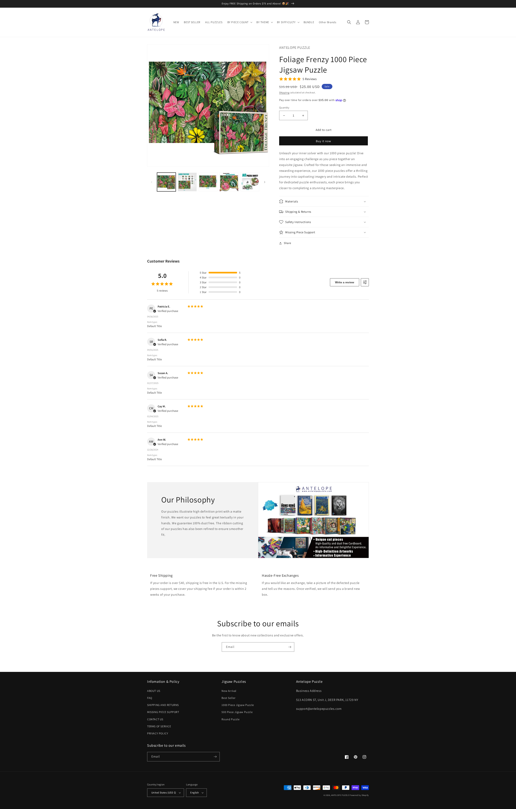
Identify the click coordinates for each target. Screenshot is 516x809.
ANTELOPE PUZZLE (340, 795)
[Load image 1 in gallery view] (166, 182)
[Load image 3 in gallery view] (208, 182)
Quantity (284, 107)
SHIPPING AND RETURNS (163, 705)
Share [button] (287, 243)
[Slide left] (151, 182)
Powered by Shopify (359, 795)
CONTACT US (155, 719)
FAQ (149, 698)
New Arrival (229, 691)
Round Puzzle (230, 719)
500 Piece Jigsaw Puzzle (237, 712)
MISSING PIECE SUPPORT (163, 712)
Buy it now (323, 141)
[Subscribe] (289, 647)
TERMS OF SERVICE (159, 726)
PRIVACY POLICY (157, 733)
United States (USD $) (163, 792)
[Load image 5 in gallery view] (249, 182)
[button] (239, 22)
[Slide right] (264, 182)
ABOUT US (153, 691)
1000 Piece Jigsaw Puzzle (238, 705)
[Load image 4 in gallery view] (229, 182)
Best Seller (229, 698)
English (194, 792)
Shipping (284, 92)
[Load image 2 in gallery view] (187, 182)
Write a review (344, 282)
